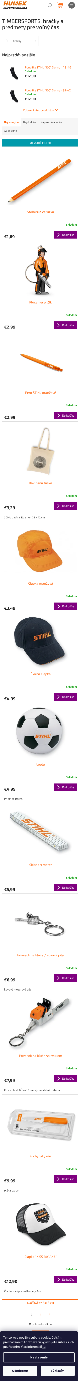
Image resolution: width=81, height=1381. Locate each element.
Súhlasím (58, 1370)
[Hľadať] (50, 5)
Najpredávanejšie (51, 122)
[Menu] (72, 5)
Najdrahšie (29, 122)
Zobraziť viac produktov (38, 110)
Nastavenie (39, 1357)
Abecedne (10, 131)
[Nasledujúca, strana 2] (40, 1314)
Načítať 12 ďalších (40, 1303)
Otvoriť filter (40, 142)
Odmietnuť (20, 1370)
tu (43, 1346)
